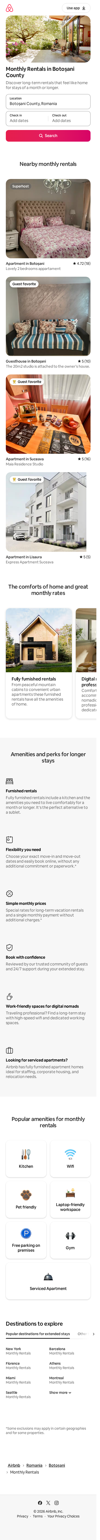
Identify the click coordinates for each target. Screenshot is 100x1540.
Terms (38, 1516)
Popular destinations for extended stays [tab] (38, 1334)
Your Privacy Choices (63, 1516)
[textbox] (27, 121)
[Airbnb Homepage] (9, 8)
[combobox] (48, 104)
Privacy (22, 1516)
